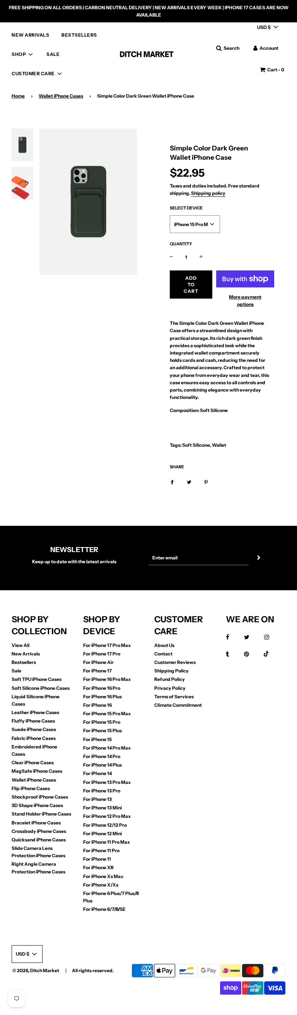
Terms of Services (174, 696)
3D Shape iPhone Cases (37, 805)
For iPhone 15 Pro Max (107, 713)
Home (18, 96)
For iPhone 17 (97, 671)
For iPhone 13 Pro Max (107, 782)
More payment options (245, 300)
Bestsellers (24, 662)
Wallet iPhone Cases (61, 96)
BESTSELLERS (79, 35)
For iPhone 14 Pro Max (107, 748)
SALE (53, 54)
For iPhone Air (98, 662)
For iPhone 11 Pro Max (106, 842)
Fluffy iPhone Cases (33, 721)
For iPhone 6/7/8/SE (104, 909)
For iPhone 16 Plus (102, 696)
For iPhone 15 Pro (101, 722)
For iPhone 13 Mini (102, 808)
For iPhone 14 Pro (101, 756)
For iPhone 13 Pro (101, 791)
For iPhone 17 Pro (101, 654)
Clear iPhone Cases (33, 762)
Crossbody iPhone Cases (39, 831)
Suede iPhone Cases (34, 729)
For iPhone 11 (97, 859)
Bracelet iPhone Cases (36, 823)
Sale (16, 671)
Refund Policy (169, 679)
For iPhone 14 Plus (102, 765)
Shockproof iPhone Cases (40, 797)
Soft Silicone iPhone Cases (41, 688)
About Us (164, 645)
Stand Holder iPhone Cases (41, 814)
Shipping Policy (171, 671)
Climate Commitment (178, 705)
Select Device (186, 208)
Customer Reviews (175, 662)
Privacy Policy (170, 688)
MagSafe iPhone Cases (37, 771)
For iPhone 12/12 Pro (105, 825)
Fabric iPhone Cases (34, 738)
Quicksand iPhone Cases (39, 840)
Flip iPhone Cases (31, 788)
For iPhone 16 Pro (101, 688)
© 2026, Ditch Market (35, 970)
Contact (163, 654)
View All (20, 645)
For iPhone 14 (97, 773)
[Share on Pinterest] (206, 481)
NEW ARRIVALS (30, 35)
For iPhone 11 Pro (101, 850)
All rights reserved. (93, 970)
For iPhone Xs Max (103, 876)
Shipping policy (208, 193)
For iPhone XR (98, 867)
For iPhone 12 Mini (102, 833)
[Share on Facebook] (172, 481)
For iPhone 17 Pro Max (107, 645)
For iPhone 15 (97, 739)
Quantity (181, 244)
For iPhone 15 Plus (102, 730)
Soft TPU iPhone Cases (36, 679)
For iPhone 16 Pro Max (107, 679)
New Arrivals (26, 654)
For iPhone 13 (97, 799)
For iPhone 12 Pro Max (107, 816)
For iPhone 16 (97, 705)
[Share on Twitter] (189, 481)
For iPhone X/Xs (100, 885)
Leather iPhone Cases (35, 712)
